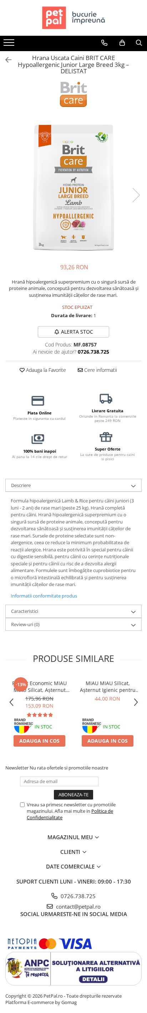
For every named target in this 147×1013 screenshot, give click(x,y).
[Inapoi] (5, 60)
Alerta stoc (77, 331)
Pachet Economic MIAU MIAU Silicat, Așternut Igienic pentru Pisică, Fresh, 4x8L (39, 686)
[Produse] (10, 44)
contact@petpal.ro (78, 906)
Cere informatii (100, 370)
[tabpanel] (73, 187)
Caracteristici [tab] (24, 611)
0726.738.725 (77, 896)
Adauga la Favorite (45, 370)
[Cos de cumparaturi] (122, 43)
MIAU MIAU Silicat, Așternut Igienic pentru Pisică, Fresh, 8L (108, 686)
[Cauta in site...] (139, 43)
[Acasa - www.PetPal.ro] (73, 17)
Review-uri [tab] (25, 624)
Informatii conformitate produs (44, 595)
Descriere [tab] (21, 485)
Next (136, 195)
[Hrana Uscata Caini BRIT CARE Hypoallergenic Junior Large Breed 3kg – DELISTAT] (73, 187)
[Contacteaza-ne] (104, 43)
